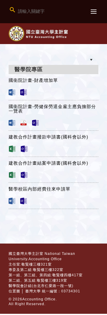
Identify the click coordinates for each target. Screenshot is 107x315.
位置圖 (14, 291)
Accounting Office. (39, 299)
